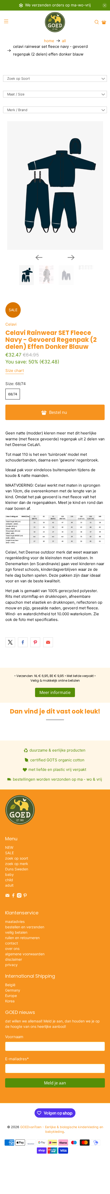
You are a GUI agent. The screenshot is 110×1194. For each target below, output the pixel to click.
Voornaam (14, 1036)
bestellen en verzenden (24, 927)
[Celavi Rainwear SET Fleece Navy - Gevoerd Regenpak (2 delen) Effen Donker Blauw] (55, 185)
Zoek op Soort (18, 78)
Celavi (11, 324)
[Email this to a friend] (48, 642)
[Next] (71, 257)
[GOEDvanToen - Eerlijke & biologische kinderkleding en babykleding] (55, 22)
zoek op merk (16, 863)
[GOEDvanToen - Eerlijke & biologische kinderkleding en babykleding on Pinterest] (25, 896)
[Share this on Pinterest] (35, 642)
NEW (9, 847)
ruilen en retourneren (22, 937)
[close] (104, 5)
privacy (11, 965)
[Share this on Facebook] (23, 642)
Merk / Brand (17, 110)
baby (9, 874)
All (64, 41)
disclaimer (13, 959)
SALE (9, 853)
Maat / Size (16, 94)
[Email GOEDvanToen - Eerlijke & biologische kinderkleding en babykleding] (7, 896)
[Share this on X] (10, 642)
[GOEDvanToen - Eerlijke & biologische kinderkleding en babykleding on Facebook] (13, 896)
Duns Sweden (16, 869)
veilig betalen (16, 932)
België (10, 985)
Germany (12, 990)
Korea (10, 1001)
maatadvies (15, 921)
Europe (11, 995)
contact (11, 943)
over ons (12, 948)
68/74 (12, 394)
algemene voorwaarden (25, 954)
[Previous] (39, 257)
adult (9, 885)
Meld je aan (55, 1083)
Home (49, 41)
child (9, 880)
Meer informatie (55, 692)
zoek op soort (16, 858)
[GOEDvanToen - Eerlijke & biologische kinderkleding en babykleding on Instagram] (19, 896)
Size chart (14, 370)
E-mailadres (17, 1058)
